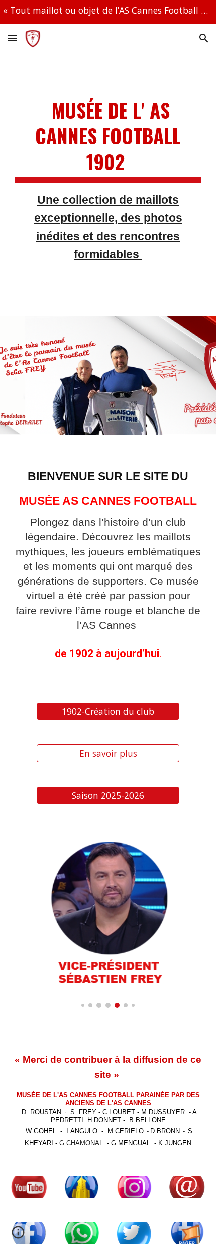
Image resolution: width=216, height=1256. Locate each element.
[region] (108, 12)
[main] (108, 184)
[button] (12, 38)
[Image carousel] (108, 918)
